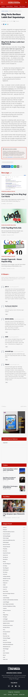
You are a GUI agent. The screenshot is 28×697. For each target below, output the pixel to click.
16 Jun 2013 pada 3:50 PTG (18, 351)
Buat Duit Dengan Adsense (14, 593)
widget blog (14, 614)
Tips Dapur (22, 6)
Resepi (16, 6)
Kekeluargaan (14, 542)
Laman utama (4, 11)
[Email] (7, 24)
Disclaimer (10, 157)
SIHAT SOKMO (14, 653)
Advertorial (14, 555)
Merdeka (14, 634)
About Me (15, 694)
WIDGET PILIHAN (14, 578)
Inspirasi (14, 608)
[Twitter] (5, 24)
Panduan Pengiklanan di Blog (14, 606)
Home (3, 6)
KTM (14, 651)
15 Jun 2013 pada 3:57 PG (14, 286)
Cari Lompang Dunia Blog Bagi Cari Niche (13, 195)
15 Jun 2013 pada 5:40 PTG (19, 319)
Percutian (14, 551)
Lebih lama (23, 406)
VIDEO (14, 585)
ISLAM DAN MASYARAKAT (14, 621)
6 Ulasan (17, 21)
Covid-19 (14, 589)
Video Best (14, 587)
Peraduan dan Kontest (14, 625)
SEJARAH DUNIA (14, 623)
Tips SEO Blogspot (14, 563)
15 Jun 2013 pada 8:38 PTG (14, 336)
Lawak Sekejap (14, 597)
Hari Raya (14, 565)
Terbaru (4, 406)
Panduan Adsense (14, 610)
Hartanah (14, 574)
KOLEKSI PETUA (14, 627)
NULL (14, 629)
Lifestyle (14, 527)
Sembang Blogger (14, 536)
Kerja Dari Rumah (14, 553)
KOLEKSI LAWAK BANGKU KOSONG (14, 600)
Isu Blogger (14, 619)
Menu (2, 2)
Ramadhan (14, 559)
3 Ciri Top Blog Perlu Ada (11, 228)
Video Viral (14, 659)
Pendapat (14, 617)
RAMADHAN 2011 (14, 646)
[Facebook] (3, 24)
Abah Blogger (14, 648)
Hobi (14, 657)
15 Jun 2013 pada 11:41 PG (10, 307)
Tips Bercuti (14, 557)
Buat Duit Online (14, 544)
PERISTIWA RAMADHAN (14, 644)
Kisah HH (14, 640)
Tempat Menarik (14, 546)
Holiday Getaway (14, 576)
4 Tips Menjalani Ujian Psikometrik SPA (13, 514)
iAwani (7, 364)
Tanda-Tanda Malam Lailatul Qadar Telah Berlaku (10, 469)
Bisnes (14, 655)
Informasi (14, 595)
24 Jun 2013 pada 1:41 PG (14, 364)
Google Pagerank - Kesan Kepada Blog (11, 260)
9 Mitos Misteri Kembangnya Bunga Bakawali (10, 487)
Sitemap (10, 694)
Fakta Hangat (14, 538)
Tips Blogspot (14, 568)
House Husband (14, 534)
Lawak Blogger (14, 602)
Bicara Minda (14, 580)
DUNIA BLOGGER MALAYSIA (8, 225)
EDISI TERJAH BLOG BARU (14, 604)
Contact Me (21, 694)
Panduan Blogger (14, 638)
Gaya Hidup (9, 6)
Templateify (17, 692)
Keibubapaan (14, 570)
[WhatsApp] (15, 166)
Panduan (14, 529)
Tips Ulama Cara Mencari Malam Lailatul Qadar (9, 478)
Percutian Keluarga (14, 642)
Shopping (14, 548)
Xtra (14, 612)
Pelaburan (14, 583)
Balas (7, 301)
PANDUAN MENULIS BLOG (15, 11)
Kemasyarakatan (14, 631)
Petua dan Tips (14, 636)
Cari (26, 2)
